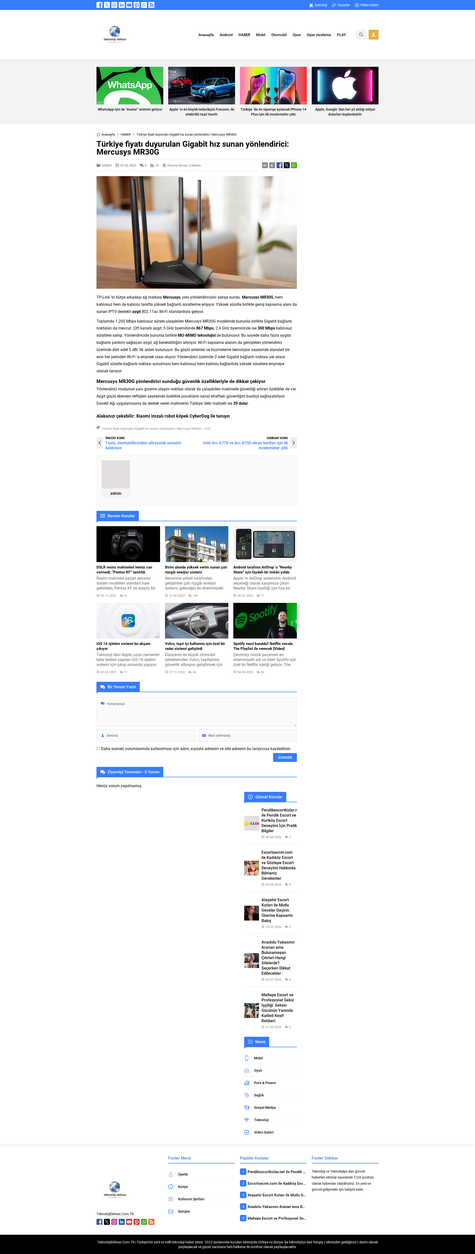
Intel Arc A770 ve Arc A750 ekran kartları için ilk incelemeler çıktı (245, 445)
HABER (126, 134)
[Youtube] (129, 5)
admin (115, 493)
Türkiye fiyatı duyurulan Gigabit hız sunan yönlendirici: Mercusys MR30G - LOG (156, 428)
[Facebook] (99, 5)
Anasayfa (108, 134)
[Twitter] (107, 5)
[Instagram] (114, 5)
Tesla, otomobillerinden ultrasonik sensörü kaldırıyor (143, 445)
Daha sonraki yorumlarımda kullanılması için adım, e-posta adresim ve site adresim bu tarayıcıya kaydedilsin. (196, 749)
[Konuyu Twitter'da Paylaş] (287, 165)
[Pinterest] (137, 5)
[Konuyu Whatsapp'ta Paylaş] (294, 165)
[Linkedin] (122, 5)
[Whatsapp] (144, 5)
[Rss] (151, 5)
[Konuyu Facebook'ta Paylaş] (280, 165)
